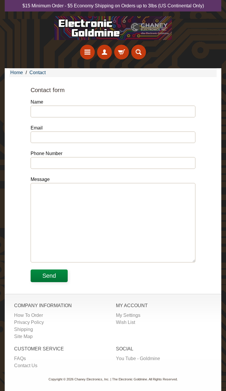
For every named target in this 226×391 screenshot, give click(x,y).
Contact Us (25, 365)
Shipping (23, 329)
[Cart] (121, 52)
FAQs (20, 358)
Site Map (23, 336)
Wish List (125, 322)
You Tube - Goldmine (138, 358)
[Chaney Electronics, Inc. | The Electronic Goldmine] (113, 28)
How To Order (28, 315)
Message (40, 179)
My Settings (128, 315)
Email (37, 127)
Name (37, 101)
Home (16, 72)
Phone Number (46, 153)
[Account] (104, 52)
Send (49, 275)
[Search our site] (138, 52)
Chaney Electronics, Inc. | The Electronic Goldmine (110, 379)
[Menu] (87, 52)
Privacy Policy (29, 322)
